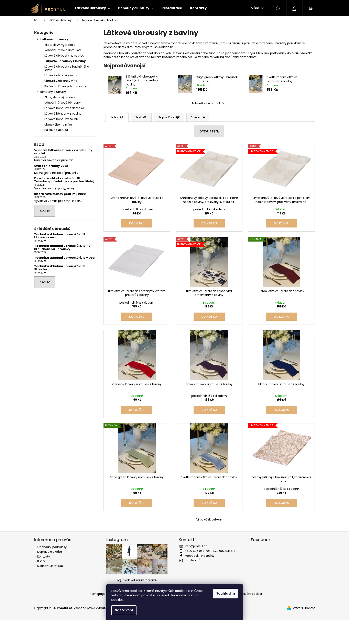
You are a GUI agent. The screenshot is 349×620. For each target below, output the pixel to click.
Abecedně (198, 117)
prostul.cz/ (192, 560)
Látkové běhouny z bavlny (62, 114)
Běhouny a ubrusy (53, 92)
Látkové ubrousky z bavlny (65, 61)
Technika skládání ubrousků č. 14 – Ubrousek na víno (61, 236)
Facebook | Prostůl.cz (200, 556)
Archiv (45, 211)
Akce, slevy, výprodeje (59, 45)
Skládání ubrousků (50, 566)
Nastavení (124, 610)
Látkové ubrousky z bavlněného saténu (66, 68)
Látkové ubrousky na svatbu (64, 56)
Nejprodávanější (169, 117)
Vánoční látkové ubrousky (62, 50)
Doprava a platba (49, 552)
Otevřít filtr (209, 131)
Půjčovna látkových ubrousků (65, 86)
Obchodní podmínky (52, 547)
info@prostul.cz (196, 546)
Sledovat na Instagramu (140, 580)
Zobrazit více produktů (208, 103)
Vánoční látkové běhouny (62, 103)
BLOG (41, 561)
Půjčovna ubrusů (56, 130)
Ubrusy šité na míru (58, 124)
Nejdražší (141, 117)
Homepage (98, 594)
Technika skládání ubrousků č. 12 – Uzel (64, 257)
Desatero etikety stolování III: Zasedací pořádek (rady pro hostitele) (64, 180)
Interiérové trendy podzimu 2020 (60, 194)
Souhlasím (225, 593)
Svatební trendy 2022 (51, 165)
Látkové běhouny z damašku (64, 108)
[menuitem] (92, 8)
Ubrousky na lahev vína (60, 81)
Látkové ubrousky (54, 39)
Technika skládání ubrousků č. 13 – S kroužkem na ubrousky (62, 247)
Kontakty (43, 556)
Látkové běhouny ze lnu (61, 119)
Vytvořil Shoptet (303, 608)
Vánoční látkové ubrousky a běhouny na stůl (63, 152)
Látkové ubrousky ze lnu (61, 75)
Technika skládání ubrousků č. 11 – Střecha (60, 268)
